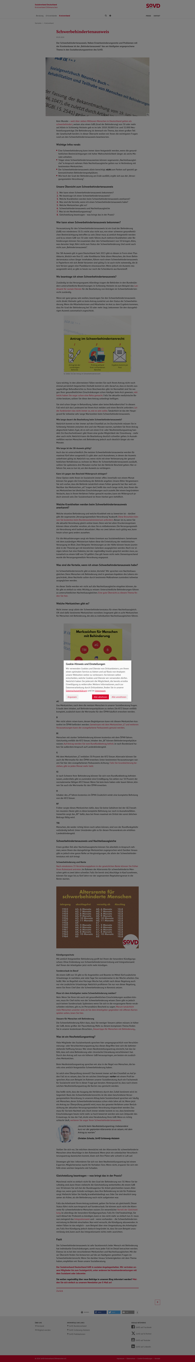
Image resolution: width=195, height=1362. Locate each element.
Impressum (100, 690)
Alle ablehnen (100, 697)
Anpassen (72, 697)
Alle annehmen (119, 697)
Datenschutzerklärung (76, 690)
